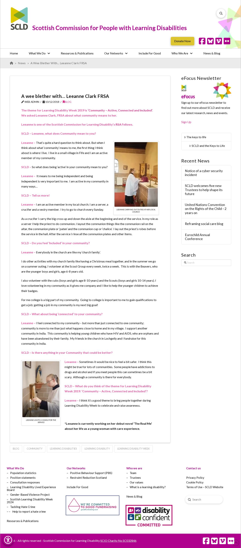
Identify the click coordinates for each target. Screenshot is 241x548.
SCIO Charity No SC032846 (118, 540)
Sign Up (186, 122)
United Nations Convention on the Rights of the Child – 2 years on (206, 209)
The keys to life (196, 137)
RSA (118, 124)
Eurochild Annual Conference (197, 237)
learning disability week (133, 448)
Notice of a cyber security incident (204, 173)
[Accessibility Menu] (8, 540)
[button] (221, 13)
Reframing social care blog (204, 224)
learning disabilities (63, 448)
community (34, 448)
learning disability (97, 448)
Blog (68, 101)
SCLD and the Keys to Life (208, 145)
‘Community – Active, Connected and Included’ (120, 110)
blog (16, 448)
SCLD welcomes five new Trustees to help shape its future (204, 190)
